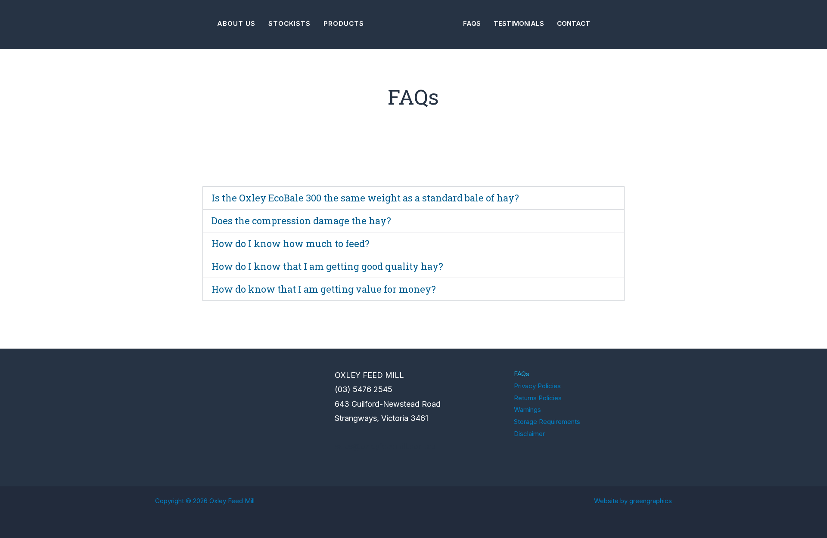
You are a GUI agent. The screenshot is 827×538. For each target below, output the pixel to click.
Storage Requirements (547, 421)
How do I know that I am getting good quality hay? (327, 266)
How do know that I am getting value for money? (323, 289)
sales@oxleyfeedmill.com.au (385, 446)
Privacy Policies (537, 386)
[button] (413, 198)
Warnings (527, 409)
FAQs (521, 374)
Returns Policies (538, 398)
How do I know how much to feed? (290, 243)
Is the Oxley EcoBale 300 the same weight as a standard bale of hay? (365, 198)
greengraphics (650, 501)
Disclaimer (529, 434)
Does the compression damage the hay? (301, 220)
